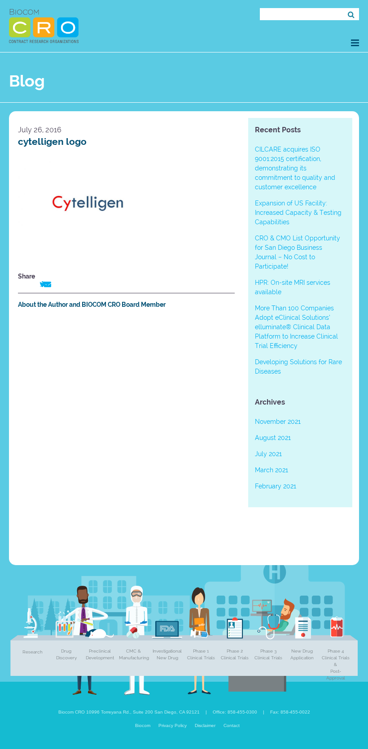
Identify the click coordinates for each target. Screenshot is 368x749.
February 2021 (275, 486)
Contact (231, 725)
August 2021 (273, 437)
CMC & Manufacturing (134, 654)
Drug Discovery (66, 654)
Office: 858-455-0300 (235, 712)
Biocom (142, 725)
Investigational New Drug (167, 654)
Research (32, 651)
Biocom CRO (44, 26)
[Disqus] (126, 441)
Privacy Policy (172, 725)
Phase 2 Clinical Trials (235, 654)
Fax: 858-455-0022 (290, 712)
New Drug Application (302, 654)
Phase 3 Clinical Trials (268, 654)
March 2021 (271, 470)
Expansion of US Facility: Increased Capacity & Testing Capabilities (298, 213)
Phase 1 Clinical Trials (201, 654)
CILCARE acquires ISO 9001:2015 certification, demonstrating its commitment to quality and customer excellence (295, 168)
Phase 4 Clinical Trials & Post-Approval (336, 664)
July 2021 (268, 453)
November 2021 (278, 421)
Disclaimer (205, 725)
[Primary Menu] (355, 43)
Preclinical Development (100, 654)
